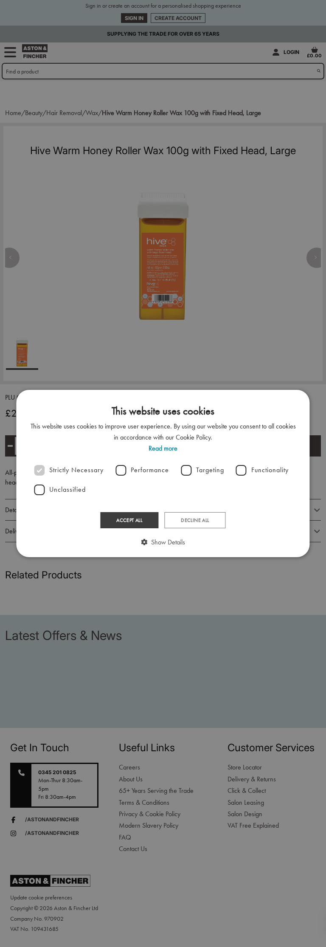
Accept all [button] (129, 520)
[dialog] (162, 473)
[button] (163, 542)
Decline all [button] (195, 520)
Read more (163, 448)
